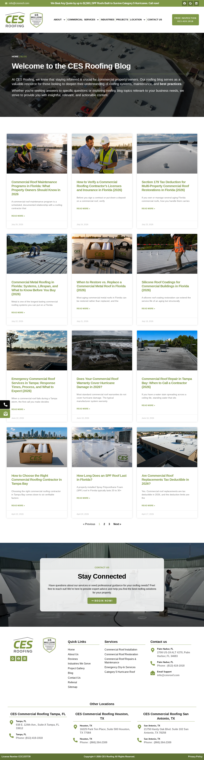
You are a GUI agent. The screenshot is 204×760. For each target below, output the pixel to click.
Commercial (81, 19)
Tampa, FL (21, 721)
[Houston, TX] (75, 740)
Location (136, 19)
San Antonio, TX (152, 739)
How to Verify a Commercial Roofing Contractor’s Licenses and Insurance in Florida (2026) (99, 186)
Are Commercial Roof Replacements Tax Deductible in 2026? (165, 479)
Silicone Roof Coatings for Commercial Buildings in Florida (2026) (165, 286)
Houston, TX (86, 739)
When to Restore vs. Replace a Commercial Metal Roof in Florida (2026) (101, 286)
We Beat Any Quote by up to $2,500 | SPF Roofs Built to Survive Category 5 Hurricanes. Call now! (105, 3)
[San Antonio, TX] (139, 740)
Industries (107, 19)
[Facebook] (184, 3)
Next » (117, 524)
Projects (122, 19)
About (58, 19)
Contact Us (154, 19)
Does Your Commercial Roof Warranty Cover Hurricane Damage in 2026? (97, 383)
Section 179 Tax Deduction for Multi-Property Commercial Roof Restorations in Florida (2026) (165, 186)
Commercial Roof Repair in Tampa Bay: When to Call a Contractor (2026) (167, 383)
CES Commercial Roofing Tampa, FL (38, 714)
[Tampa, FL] (11, 722)
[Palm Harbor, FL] (152, 650)
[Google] (190, 3)
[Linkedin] (196, 3)
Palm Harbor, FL (165, 649)
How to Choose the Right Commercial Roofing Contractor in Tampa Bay (36, 479)
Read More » (18, 216)
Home (15, 56)
